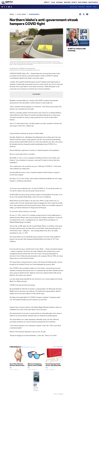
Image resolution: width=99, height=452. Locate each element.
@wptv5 (12, 6)
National (59, 2)
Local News (21, 14)
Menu (46, 2)
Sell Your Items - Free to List (28, 347)
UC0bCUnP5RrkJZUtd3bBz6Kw (9, 6)
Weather (67, 2)
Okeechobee (81, 7)
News (12, 14)
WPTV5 (3, 6)
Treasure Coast (73, 7)
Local (53, 2)
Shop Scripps (82, 2)
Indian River (89, 7)
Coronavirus (34, 14)
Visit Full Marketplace (58, 346)
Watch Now (92, 2)
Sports (74, 2)
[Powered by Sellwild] (61, 394)
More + (95, 7)
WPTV (7, 6)
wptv (5, 6)
